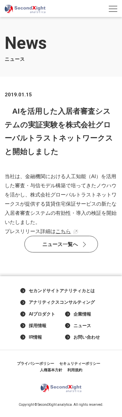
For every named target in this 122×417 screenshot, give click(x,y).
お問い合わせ (87, 337)
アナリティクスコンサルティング (62, 302)
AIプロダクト (42, 314)
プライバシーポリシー (35, 363)
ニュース (82, 325)
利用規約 (74, 370)
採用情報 (37, 325)
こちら (63, 231)
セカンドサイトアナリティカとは (62, 290)
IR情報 (35, 337)
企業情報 (82, 314)
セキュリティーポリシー (79, 363)
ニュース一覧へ (60, 244)
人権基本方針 (51, 370)
